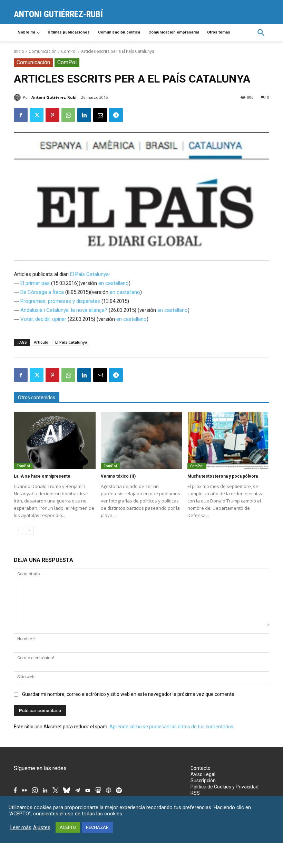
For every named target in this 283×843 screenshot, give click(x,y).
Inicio (19, 51)
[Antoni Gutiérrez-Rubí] (18, 97)
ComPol (69, 51)
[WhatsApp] (68, 115)
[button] (261, 33)
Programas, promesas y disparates (60, 301)
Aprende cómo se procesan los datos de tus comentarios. (171, 726)
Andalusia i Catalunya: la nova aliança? (63, 310)
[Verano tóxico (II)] (142, 440)
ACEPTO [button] (68, 827)
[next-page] (29, 530)
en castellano (113, 283)
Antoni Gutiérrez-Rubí (54, 97)
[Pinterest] (52, 115)
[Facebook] (21, 115)
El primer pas (35, 283)
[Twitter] (36, 115)
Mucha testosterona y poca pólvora (222, 476)
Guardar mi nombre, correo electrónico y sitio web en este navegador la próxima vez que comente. (128, 694)
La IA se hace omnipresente (42, 476)
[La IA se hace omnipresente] (55, 440)
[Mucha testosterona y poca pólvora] (228, 440)
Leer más (20, 827)
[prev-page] (18, 530)
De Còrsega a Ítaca (42, 292)
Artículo (41, 342)
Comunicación (43, 51)
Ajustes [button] (41, 827)
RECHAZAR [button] (97, 827)
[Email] (100, 115)
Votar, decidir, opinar (43, 319)
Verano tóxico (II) (118, 476)
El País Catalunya (89, 274)
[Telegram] (116, 115)
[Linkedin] (84, 115)
